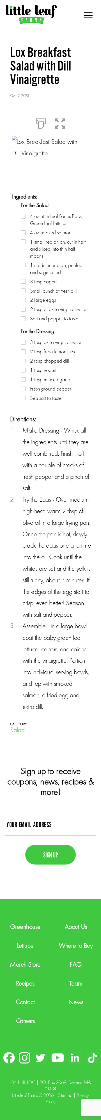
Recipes (25, 983)
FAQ (76, 964)
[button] (60, 122)
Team (75, 983)
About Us (76, 926)
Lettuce (25, 945)
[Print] (41, 122)
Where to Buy (76, 945)
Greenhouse (25, 926)
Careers (25, 1020)
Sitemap (65, 1095)
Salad (17, 729)
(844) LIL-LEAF (22, 1082)
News (75, 1001)
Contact (25, 1001)
